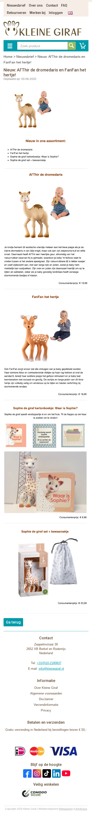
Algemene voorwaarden (46, 693)
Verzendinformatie (46, 705)
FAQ (64, 5)
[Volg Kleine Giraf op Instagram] (36, 773)
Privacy (46, 710)
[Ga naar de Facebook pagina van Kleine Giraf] (27, 773)
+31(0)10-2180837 (49, 663)
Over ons (36, 5)
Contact (52, 5)
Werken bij (37, 13)
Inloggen (56, 13)
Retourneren (16, 13)
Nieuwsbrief (16, 5)
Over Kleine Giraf (46, 688)
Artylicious (81, 808)
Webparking (66, 808)
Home (8, 56)
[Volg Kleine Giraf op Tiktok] (46, 773)
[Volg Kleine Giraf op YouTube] (65, 773)
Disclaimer (46, 699)
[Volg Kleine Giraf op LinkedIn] (56, 773)
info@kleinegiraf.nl (51, 668)
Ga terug (13, 622)
